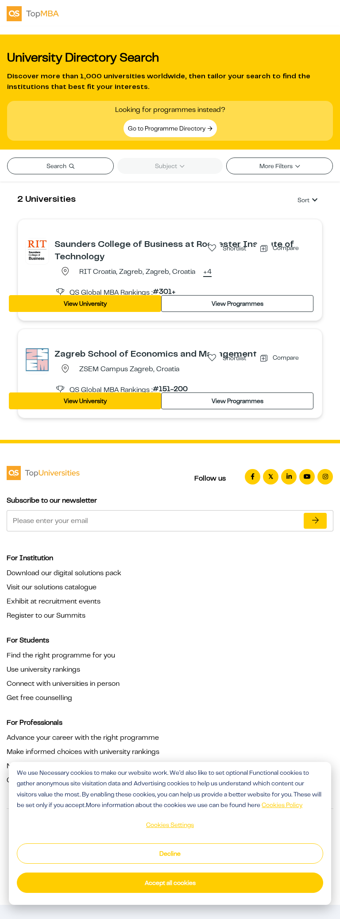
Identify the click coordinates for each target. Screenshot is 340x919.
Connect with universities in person (63, 683)
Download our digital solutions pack (64, 573)
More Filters (276, 166)
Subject (166, 166)
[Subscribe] (315, 521)
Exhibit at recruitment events (53, 601)
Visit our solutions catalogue (52, 587)
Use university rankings (43, 669)
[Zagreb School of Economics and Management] (37, 359)
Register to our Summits (46, 615)
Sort (303, 200)
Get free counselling (39, 697)
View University (85, 304)
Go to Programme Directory (167, 128)
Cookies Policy (282, 805)
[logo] (33, 12)
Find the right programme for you (61, 655)
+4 (207, 272)
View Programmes (237, 304)
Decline (170, 853)
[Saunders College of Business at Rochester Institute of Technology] (37, 249)
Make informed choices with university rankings (83, 751)
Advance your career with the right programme (83, 737)
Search (57, 166)
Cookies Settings (170, 825)
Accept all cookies (170, 883)
